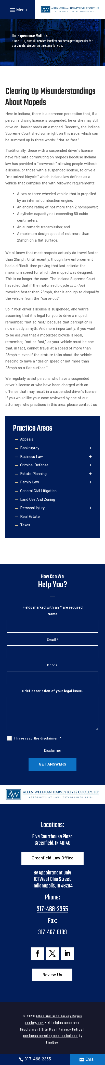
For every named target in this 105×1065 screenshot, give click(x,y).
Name (52, 613)
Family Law (29, 482)
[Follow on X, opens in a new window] (52, 953)
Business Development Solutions (50, 1036)
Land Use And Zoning (37, 499)
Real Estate (30, 516)
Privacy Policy (71, 1029)
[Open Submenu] (90, 448)
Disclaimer (52, 750)
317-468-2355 (37, 1059)
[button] (17, 10)
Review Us (52, 975)
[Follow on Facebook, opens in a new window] (37, 953)
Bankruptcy (29, 448)
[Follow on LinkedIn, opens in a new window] (67, 953)
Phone (52, 665)
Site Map (49, 1029)
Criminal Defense (34, 465)
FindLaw (52, 1042)
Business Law (31, 456)
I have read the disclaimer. (37, 738)
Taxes (25, 525)
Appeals (26, 439)
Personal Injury (32, 508)
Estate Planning (33, 474)
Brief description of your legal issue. (52, 690)
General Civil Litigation (38, 491)
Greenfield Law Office (52, 858)
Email (90, 1059)
